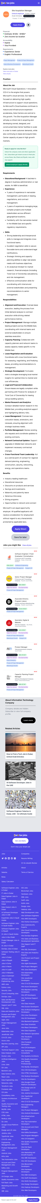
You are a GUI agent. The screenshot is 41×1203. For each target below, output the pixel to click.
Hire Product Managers (29, 1110)
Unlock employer (18, 13)
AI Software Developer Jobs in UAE (10, 914)
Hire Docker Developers (30, 1007)
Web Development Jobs (30, 912)
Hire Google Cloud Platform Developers (28, 1083)
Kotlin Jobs (25, 903)
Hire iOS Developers (28, 1161)
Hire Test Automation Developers (29, 1123)
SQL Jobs (5, 1008)
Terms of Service (27, 872)
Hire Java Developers (29, 970)
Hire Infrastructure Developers (27, 1117)
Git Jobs (5, 1068)
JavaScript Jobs (7, 1034)
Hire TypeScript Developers (27, 1097)
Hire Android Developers (30, 1113)
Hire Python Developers (29, 922)
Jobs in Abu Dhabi (8, 937)
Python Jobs (6, 987)
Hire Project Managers (29, 966)
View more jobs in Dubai (10, 71)
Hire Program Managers (29, 1135)
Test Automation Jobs (9, 1159)
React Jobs (6, 1077)
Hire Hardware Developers (26, 1170)
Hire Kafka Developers (29, 1132)
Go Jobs (5, 1122)
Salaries (4, 872)
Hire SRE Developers (28, 1158)
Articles (4, 868)
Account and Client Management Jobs (8, 1164)
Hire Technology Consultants (27, 1052)
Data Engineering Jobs (10, 1080)
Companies (25, 854)
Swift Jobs (25, 900)
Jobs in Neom (7, 966)
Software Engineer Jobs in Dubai (10, 889)
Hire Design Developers (29, 1184)
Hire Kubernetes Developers (27, 974)
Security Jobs (6, 990)
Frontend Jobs (7, 1089)
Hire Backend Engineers (29, 1021)
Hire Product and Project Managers (30, 959)
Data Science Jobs (8, 1074)
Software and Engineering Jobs (8, 980)
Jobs (3, 854)
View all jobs (7, 73)
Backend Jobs (7, 1071)
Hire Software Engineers (30, 916)
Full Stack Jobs (7, 1183)
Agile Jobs (5, 1020)
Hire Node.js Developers (30, 1076)
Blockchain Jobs (27, 891)
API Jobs (5, 1047)
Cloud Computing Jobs (10, 993)
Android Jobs (6, 1153)
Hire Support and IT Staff (28, 945)
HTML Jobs (6, 1115)
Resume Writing (26, 858)
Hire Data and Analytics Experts (29, 954)
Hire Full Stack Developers (26, 1148)
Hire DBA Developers (29, 1175)
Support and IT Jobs (9, 1005)
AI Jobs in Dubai (7, 946)
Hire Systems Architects (30, 1056)
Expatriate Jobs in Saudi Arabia (10, 919)
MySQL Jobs (6, 1109)
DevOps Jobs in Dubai (10, 949)
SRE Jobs (5, 1191)
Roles (3, 877)
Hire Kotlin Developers (29, 1181)
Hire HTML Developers (29, 1073)
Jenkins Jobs (6, 1133)
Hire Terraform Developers (26, 1038)
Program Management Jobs (10, 1172)
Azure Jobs (6, 1041)
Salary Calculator (8, 881)
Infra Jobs (5, 1156)
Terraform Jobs (7, 1086)
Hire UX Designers (27, 1139)
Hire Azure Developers (29, 987)
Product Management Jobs (9, 1149)
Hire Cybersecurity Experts (28, 926)
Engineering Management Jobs (8, 1143)
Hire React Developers (29, 1027)
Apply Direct (17, 25)
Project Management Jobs (9, 1024)
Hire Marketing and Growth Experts (28, 1153)
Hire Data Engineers (28, 1031)
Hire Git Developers (28, 1018)
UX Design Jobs (7, 1176)
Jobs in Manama (7, 973)
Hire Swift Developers (29, 1178)
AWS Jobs (5, 984)
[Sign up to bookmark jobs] (28, 25)
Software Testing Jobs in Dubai (11, 953)
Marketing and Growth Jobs (10, 1187)
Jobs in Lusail (6, 970)
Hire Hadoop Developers (30, 1187)
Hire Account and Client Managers (30, 1128)
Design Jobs (25, 906)
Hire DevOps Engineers (29, 936)
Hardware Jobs (26, 894)
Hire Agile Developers (29, 963)
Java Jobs (5, 1028)
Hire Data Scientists (28, 1024)
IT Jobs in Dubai (7, 893)
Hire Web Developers (29, 1190)
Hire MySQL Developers (30, 1067)
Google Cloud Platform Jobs (10, 1126)
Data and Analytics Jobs (10, 1011)
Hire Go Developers (28, 1079)
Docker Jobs (6, 1056)
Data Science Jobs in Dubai (9, 903)
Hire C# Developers (28, 1047)
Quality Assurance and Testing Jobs (10, 1105)
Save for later (20, 537)
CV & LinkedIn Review (29, 863)
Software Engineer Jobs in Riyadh (10, 930)
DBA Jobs (24, 897)
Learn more (28, 720)
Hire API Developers (28, 995)
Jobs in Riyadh (7, 960)
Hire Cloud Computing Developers (29, 931)
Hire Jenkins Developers (30, 1093)
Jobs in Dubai (6, 957)
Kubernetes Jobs (8, 1031)
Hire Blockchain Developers (27, 1165)
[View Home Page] (7, 3)
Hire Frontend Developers (26, 1043)
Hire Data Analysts (28, 1003)
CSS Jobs (5, 1112)
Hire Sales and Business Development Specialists (30, 940)
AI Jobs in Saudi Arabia (10, 934)
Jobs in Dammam (8, 976)
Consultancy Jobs (8, 1095)
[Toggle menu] (39, 3)
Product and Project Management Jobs (9, 1015)
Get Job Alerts (20, 841)
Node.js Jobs (6, 1118)
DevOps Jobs (6, 997)
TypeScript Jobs (7, 1136)
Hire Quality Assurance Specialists (29, 1143)
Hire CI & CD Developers (30, 983)
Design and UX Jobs (9, 1130)
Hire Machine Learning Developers (29, 991)
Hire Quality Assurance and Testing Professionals (29, 1061)
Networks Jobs (7, 1083)
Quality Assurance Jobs (10, 1179)
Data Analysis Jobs (8, 1053)
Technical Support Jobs (10, 1050)
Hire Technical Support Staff (29, 999)
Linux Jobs (5, 1064)
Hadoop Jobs (26, 909)
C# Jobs (5, 1092)
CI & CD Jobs (6, 1037)
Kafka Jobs (6, 1168)
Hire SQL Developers (28, 949)
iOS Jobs (24, 888)
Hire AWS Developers (29, 919)
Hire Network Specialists (30, 1034)
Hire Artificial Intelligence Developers (30, 1011)
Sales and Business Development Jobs (8, 1001)
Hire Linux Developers (29, 1015)
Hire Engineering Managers (27, 1106)
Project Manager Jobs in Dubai (10, 941)
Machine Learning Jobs (10, 1044)
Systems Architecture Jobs (9, 1099)
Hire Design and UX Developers (28, 1089)
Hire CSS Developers (28, 1070)
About (23, 868)
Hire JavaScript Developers (26, 979)
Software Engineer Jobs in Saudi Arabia (10, 924)
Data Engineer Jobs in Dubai (9, 897)
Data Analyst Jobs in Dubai (9, 908)
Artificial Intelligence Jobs (9, 1060)
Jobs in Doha (6, 963)
